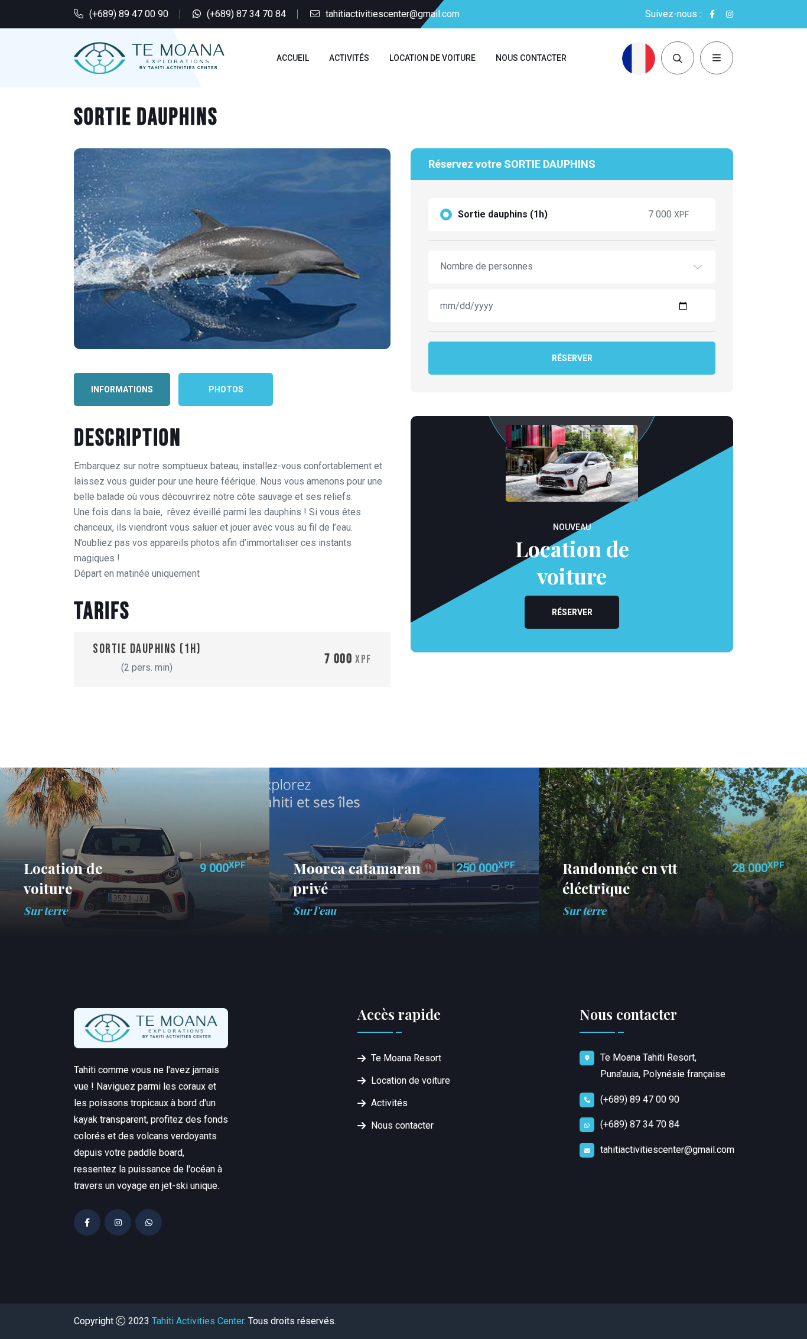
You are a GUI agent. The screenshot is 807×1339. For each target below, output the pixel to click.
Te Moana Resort (406, 1058)
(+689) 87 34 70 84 (246, 14)
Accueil (292, 58)
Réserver (572, 358)
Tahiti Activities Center (198, 1321)
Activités (349, 58)
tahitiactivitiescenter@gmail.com (393, 14)
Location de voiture (432, 58)
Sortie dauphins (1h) (503, 214)
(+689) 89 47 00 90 (128, 14)
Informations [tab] (122, 389)
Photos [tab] (226, 389)
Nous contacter (531, 58)
